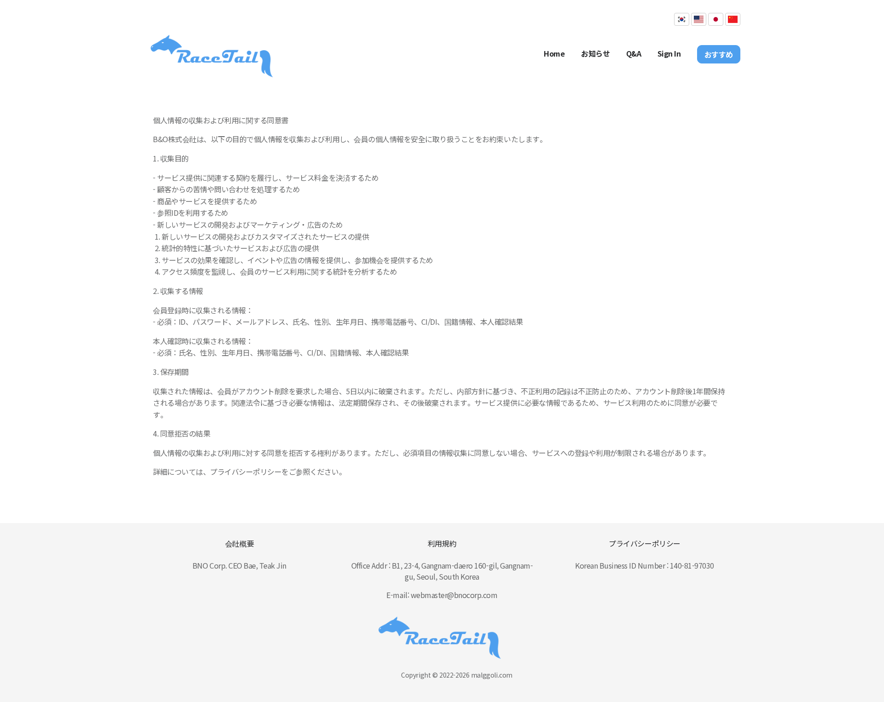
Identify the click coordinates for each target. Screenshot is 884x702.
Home (554, 53)
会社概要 (239, 543)
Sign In (669, 53)
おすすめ (718, 54)
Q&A (633, 53)
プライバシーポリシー (644, 543)
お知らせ (595, 53)
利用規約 (442, 543)
